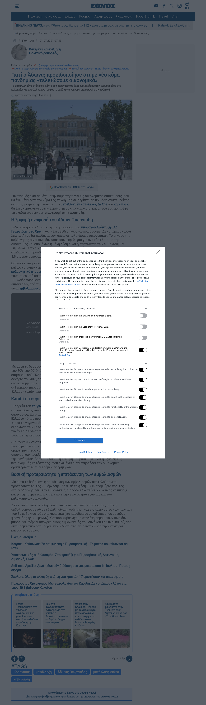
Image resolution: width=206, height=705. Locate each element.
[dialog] (103, 352)
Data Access (103, 452)
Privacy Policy (121, 452)
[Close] (159, 253)
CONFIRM (80, 440)
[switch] (143, 315)
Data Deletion (85, 452)
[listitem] (103, 308)
